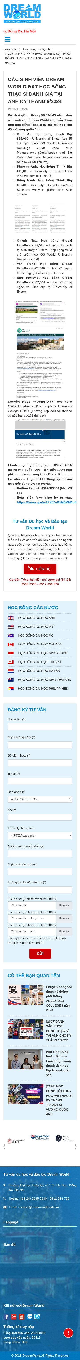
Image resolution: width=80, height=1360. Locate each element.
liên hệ (43, 569)
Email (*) (14, 773)
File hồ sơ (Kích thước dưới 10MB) (32, 899)
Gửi (40, 954)
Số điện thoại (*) (19, 755)
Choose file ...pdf (22, 931)
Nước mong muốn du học (26, 846)
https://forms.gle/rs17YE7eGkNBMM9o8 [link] (46, 502)
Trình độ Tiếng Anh (21, 828)
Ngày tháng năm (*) (21, 737)
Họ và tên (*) (17, 719)
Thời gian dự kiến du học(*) (27, 882)
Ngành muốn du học (22, 864)
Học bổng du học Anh (38, 49)
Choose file (18, 905)
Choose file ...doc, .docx (27, 918)
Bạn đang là (16, 791)
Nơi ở (12, 810)
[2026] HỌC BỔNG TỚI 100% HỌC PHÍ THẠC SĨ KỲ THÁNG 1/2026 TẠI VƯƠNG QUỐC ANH (59, 1100)
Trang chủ (10, 49)
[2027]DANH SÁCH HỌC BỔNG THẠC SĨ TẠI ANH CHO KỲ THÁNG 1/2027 (58, 1031)
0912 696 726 (59, 1198)
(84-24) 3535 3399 (33, 1198)
